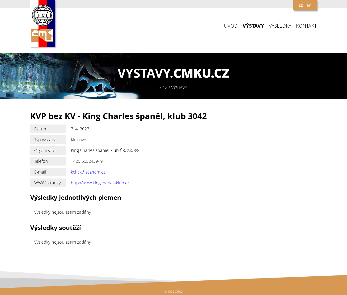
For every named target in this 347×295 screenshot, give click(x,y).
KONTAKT (306, 26)
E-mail (40, 172)
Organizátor (45, 150)
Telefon (41, 161)
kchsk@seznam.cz (88, 172)
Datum (40, 129)
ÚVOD (231, 26)
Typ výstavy (44, 139)
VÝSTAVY (253, 26)
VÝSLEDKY (280, 26)
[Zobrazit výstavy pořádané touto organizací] (136, 150)
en (309, 5)
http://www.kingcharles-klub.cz (100, 183)
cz (301, 5)
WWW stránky (47, 183)
